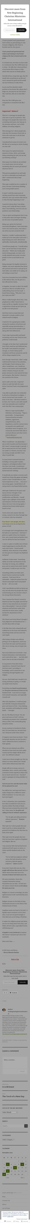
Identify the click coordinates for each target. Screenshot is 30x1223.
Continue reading (15, 34)
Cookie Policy (10, 1216)
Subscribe (21, 30)
